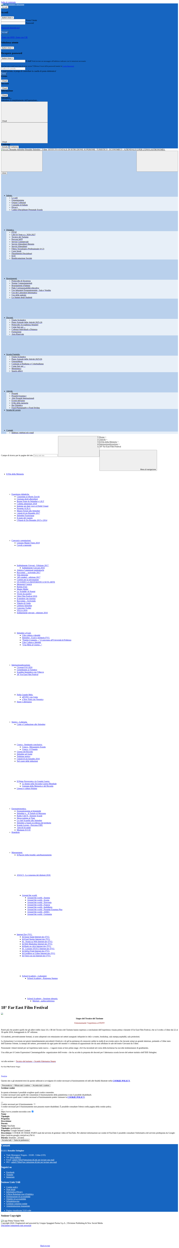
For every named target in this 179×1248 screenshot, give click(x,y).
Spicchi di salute (24, 827)
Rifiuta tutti (22, 1085)
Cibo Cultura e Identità (31, 642)
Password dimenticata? (10, 28)
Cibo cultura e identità (31, 635)
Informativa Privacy (14, 1192)
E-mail (28, 61)
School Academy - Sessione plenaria (42, 998)
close (4, 173)
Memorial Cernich (24, 584)
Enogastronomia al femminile (29, 811)
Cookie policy (12, 1187)
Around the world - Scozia (38, 900)
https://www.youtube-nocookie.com (16, 1112)
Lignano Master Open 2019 (28, 543)
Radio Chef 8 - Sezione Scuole (29, 816)
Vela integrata (22, 575)
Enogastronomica (19, 809)
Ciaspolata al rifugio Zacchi (28, 496)
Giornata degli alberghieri (27, 499)
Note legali (10, 1189)
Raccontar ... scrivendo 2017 (28, 572)
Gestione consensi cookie (16, 1204)
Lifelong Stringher (24, 605)
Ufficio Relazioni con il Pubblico (20, 1194)
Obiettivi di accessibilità (16, 1199)
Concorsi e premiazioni (21, 540)
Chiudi (4, 81)
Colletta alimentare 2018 (27, 504)
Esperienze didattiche (21, 494)
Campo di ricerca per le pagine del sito (17, 455)
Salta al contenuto (8, 2)
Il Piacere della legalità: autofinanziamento (34, 855)
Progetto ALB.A (24, 508)
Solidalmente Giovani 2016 (33, 568)
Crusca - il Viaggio (30, 749)
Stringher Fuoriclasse (25, 515)
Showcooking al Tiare (26, 818)
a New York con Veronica (32, 699)
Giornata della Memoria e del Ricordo (37, 786)
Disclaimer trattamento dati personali (16, 1225)
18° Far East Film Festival (27, 674)
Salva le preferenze (21, 1140)
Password (30, 23)
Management (17, 852)
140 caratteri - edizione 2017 (28, 577)
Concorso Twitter (24, 608)
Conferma (14, 147)
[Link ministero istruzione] (12, 4)
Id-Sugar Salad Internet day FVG (36, 937)
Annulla (5, 147)
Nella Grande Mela (25, 695)
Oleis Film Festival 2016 (27, 596)
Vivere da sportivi (24, 594)
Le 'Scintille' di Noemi (26, 591)
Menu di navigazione (148, 469)
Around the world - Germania (39, 914)
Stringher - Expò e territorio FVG (36, 638)
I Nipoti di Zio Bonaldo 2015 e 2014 (32, 520)
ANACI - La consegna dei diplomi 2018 (34, 875)
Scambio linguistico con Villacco (30, 672)
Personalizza (7, 1085)
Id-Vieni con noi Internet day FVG (36, 956)
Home (102, 437)
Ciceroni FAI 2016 (24, 667)
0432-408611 (15, 1157)
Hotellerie (16, 832)
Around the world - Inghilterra (39, 907)
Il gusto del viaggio (25, 518)
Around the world (29, 895)
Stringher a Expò (24, 633)
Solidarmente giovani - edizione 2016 (32, 613)
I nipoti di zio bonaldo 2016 (28, 759)
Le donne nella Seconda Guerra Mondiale (39, 784)
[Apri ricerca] (157, 161)
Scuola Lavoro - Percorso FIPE (30, 825)
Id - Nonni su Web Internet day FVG (37, 941)
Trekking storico (23, 756)
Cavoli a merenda (24, 545)
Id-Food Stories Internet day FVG (36, 939)
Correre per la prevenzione (28, 579)
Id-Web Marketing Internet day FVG (37, 944)
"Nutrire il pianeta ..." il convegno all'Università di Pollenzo (46, 640)
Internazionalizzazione (108, 444)
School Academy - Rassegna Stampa (42, 978)
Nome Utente (31, 20)
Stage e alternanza (24, 702)
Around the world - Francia (38, 905)
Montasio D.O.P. (24, 830)
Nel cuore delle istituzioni (27, 761)
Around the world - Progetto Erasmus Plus (44, 909)
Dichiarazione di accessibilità (18, 1196)
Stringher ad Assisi (24, 754)
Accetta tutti (41, 1085)
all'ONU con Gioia (30, 697)
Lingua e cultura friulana (27, 788)
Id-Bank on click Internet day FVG (36, 946)
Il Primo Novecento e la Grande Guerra (33, 781)
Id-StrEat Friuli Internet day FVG (36, 951)
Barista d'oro (22, 587)
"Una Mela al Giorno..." (32, 645)
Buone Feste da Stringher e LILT (30, 501)
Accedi (4, 7)
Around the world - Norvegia (39, 902)
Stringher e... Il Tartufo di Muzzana (31, 813)
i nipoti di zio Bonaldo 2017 (28, 513)
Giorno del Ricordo (25, 752)
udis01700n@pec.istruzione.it (34, 1162)
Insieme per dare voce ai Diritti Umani (32, 506)
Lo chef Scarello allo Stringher (29, 820)
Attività (102, 439)
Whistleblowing (12, 1201)
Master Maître (22, 589)
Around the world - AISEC (38, 912)
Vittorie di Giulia (24, 603)
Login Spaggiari (68, 66)
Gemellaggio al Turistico (27, 670)
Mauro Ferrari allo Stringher (28, 511)
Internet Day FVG (24, 934)
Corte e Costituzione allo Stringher (31, 724)
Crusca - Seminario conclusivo (30, 744)
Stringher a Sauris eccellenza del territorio (34, 823)
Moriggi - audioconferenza (43, 1001)
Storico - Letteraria (20, 722)
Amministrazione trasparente (18, 1206)
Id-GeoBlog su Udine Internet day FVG (38, 953)
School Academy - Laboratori (34, 976)
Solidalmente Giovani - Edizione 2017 (33, 565)
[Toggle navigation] (21, 161)
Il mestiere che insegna (26, 598)
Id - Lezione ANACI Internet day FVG (38, 949)
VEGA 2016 (22, 610)
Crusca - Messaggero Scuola (34, 747)
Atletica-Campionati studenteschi (30, 570)
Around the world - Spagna (38, 898)
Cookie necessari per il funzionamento (17, 1104)
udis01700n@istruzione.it (33, 1160)
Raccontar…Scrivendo (26, 601)
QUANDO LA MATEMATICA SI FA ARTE (36, 582)
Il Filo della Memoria (108, 442)
